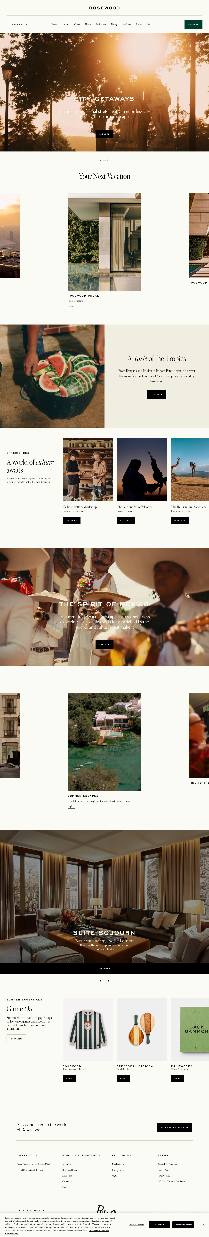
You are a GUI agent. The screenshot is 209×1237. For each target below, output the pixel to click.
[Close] (203, 1224)
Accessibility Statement (168, 1164)
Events (139, 24)
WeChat (116, 1176)
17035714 (38, 1210)
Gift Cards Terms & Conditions (172, 1181)
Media (65, 1187)
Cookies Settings (136, 1224)
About (66, 24)
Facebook (118, 1164)
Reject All (159, 1224)
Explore (104, 644)
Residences (101, 24)
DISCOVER (125, 520)
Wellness (127, 24)
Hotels (88, 24)
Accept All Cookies (183, 1224)
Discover (104, 134)
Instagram (118, 1170)
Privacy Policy (164, 1175)
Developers (67, 1175)
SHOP (69, 1079)
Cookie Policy (164, 1170)
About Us (66, 1164)
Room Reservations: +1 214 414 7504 (33, 1164)
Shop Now (16, 1039)
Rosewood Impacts (70, 1170)
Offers (77, 24)
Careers (67, 1181)
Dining (114, 24)
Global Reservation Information (31, 1170)
